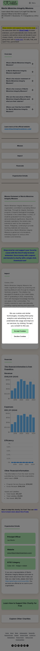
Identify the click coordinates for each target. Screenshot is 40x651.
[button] (20, 325)
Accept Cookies (20, 331)
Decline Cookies (20, 336)
